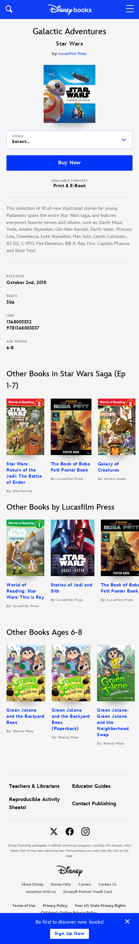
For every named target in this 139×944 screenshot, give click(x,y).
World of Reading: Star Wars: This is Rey (25, 591)
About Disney (32, 884)
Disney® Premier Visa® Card (87, 891)
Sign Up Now (70, 933)
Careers (85, 884)
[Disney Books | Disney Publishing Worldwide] (69, 9)
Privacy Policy (55, 905)
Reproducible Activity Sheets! (34, 804)
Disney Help (61, 884)
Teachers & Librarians (34, 786)
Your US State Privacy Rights (100, 905)
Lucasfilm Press (73, 53)
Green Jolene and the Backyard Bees (25, 716)
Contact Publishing (94, 804)
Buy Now (69, 163)
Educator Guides (91, 786)
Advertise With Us (41, 891)
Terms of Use (24, 905)
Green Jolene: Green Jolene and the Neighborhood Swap (113, 722)
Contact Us (108, 884)
